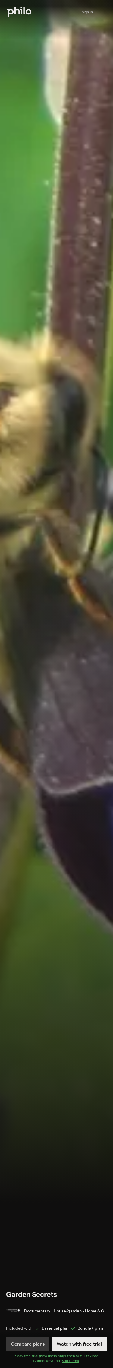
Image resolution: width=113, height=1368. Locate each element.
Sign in (87, 12)
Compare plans (28, 1344)
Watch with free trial (79, 1344)
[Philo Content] (106, 12)
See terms (70, 1360)
